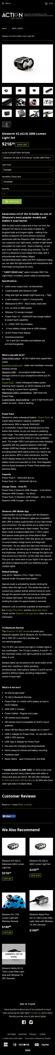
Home (4, 28)
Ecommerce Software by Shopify (38, 1038)
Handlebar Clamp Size (11, 176)
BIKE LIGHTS (17, 28)
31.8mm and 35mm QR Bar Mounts (18, 780)
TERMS (42, 1034)
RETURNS (11, 1034)
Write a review (25, 804)
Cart (50, 3)
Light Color (6, 164)
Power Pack (44, 417)
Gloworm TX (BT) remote (18, 631)
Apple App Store (39, 610)
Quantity (5, 188)
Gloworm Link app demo (27, 613)
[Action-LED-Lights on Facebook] (24, 1022)
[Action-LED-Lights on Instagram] (31, 1022)
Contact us (35, 1012)
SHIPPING (22, 1034)
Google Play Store (14, 610)
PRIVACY (33, 1034)
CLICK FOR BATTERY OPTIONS (16, 152)
